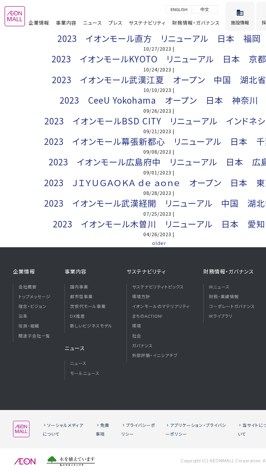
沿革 (23, 316)
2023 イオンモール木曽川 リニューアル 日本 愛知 (159, 224)
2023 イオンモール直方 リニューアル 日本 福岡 (159, 38)
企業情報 (39, 22)
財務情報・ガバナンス (196, 22)
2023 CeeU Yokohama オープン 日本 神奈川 (159, 100)
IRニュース (219, 287)
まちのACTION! (147, 316)
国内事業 (79, 287)
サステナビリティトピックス (158, 287)
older (159, 242)
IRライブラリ (221, 316)
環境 (136, 326)
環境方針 (141, 297)
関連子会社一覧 (34, 336)
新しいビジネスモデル (91, 326)
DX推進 (77, 316)
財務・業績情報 (224, 297)
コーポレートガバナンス (232, 306)
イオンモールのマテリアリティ (161, 306)
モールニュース (85, 373)
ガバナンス (142, 346)
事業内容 (66, 22)
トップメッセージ (34, 297)
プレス (115, 22)
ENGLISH (179, 9)
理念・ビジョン (32, 306)
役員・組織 (28, 326)
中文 (204, 9)
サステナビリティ (147, 22)
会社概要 (27, 287)
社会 (136, 336)
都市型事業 (81, 297)
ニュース (92, 22)
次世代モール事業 (88, 306)
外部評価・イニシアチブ (154, 355)
